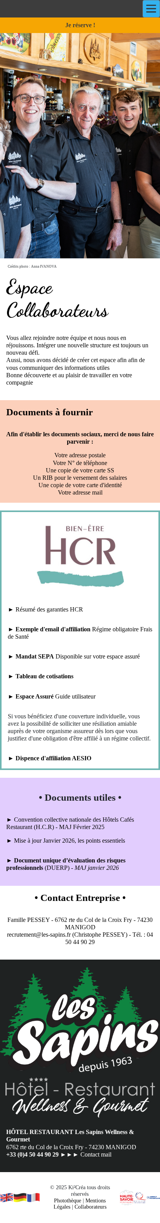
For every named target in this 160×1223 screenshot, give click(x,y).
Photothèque (67, 1201)
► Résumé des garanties (39, 609)
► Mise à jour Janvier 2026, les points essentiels (65, 840)
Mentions (95, 1201)
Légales (62, 1207)
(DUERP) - (60, 867)
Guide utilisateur (75, 696)
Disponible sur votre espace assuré (97, 656)
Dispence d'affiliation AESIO (53, 758)
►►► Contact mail (85, 1154)
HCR (76, 609)
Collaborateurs (90, 1207)
